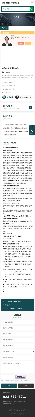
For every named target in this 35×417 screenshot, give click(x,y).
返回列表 (7, 305)
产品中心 (4, 28)
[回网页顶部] (32, 127)
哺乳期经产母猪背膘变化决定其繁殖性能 (15, 128)
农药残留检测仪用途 (10, 135)
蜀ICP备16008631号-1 (20, 410)
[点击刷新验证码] (20, 377)
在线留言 (14, 143)
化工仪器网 (21, 414)
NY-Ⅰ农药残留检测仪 (15, 301)
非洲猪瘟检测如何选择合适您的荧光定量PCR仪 (17, 131)
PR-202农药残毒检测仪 (16, 308)
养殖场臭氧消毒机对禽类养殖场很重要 (15, 124)
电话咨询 (32, 133)
